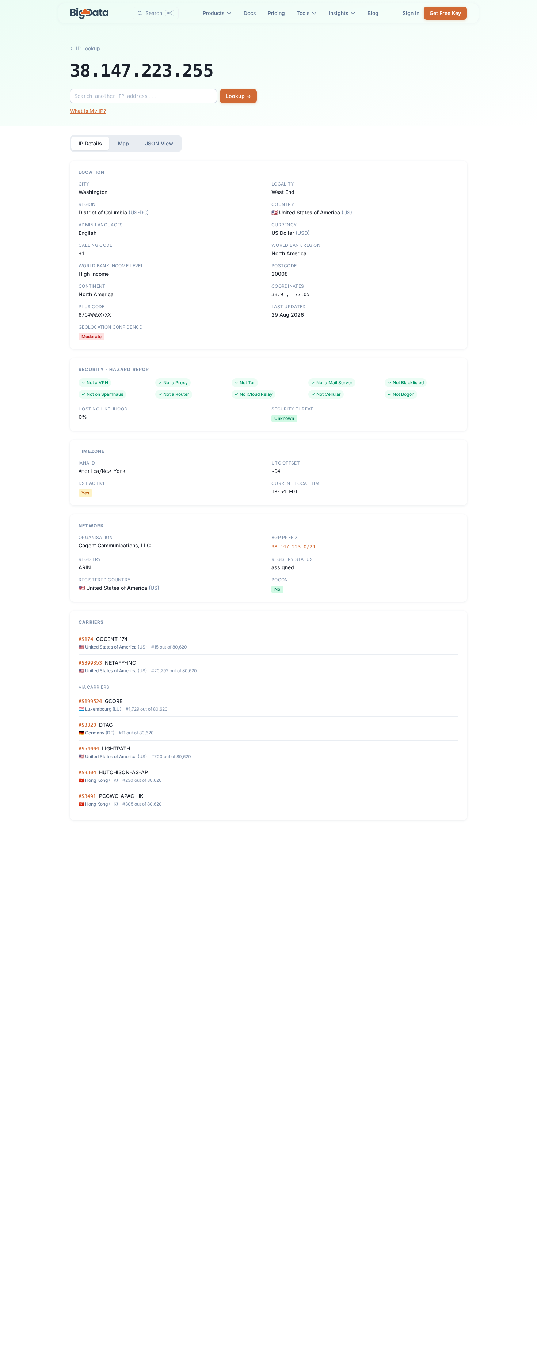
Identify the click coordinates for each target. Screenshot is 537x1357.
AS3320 (87, 725)
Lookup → (238, 96)
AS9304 (87, 772)
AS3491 (87, 796)
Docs (250, 13)
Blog (372, 13)
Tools (303, 13)
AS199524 (90, 701)
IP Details (90, 143)
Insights (339, 13)
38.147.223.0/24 (293, 547)
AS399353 (90, 663)
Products (214, 13)
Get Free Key (445, 13)
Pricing (276, 13)
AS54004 (89, 749)
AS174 (86, 639)
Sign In (411, 13)
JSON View (159, 143)
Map (123, 143)
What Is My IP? (88, 111)
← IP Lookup (85, 48)
